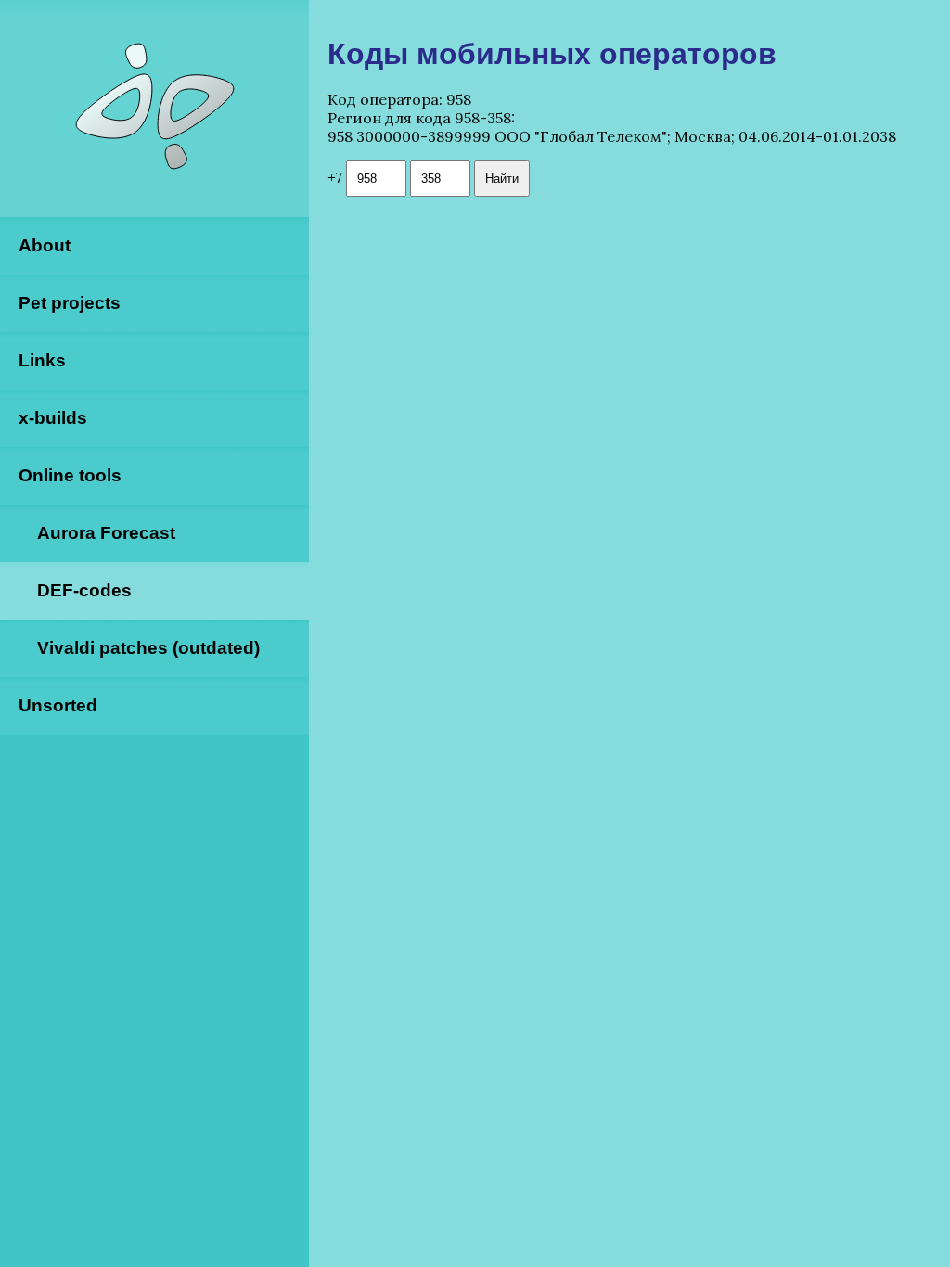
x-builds (53, 418)
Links (42, 360)
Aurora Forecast (106, 533)
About (45, 245)
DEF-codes (84, 590)
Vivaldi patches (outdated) (148, 648)
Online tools (70, 475)
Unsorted (58, 705)
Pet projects (70, 303)
